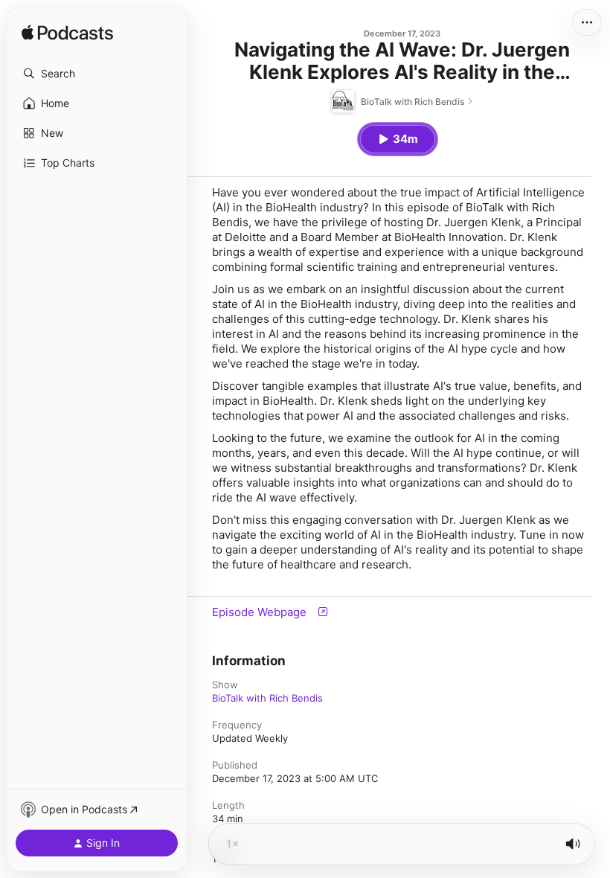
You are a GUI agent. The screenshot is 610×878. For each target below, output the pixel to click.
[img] (67, 33)
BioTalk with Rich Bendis (267, 698)
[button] (96, 73)
